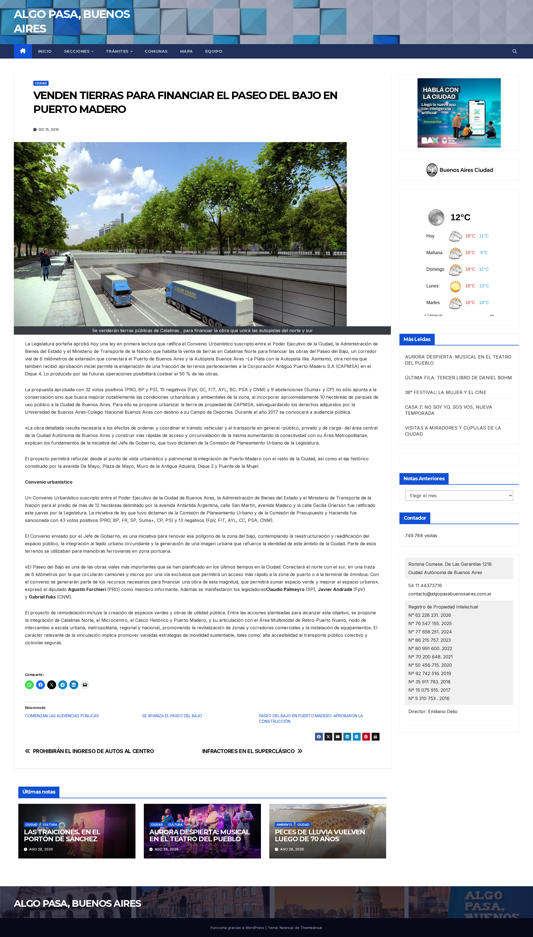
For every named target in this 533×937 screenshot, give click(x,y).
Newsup (287, 927)
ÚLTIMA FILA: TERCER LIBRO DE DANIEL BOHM (458, 377)
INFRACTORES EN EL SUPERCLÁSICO (248, 751)
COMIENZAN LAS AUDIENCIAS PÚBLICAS (62, 715)
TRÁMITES (118, 51)
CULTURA (50, 824)
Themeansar (311, 927)
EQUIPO (214, 51)
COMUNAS (156, 51)
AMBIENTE (284, 824)
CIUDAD (41, 83)
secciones (77, 51)
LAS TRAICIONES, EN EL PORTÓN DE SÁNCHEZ (62, 835)
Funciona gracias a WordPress (238, 927)
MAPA (186, 51)
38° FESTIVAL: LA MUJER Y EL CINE (445, 392)
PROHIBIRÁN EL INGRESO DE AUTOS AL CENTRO (93, 751)
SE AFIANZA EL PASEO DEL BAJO (172, 715)
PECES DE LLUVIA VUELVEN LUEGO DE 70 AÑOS (320, 835)
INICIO (45, 51)
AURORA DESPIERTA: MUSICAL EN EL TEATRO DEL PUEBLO (199, 835)
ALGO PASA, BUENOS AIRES (77, 903)
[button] (514, 51)
